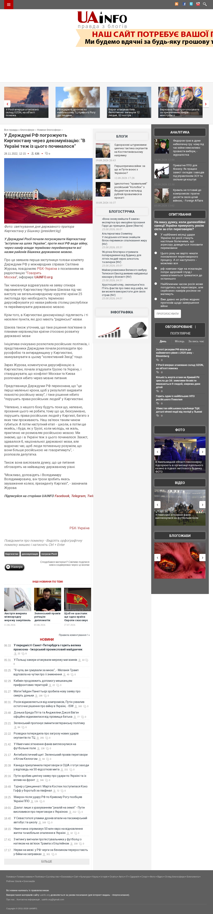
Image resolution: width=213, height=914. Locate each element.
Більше (46, 861)
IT (127, 876)
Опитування (180, 214)
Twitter (92, 496)
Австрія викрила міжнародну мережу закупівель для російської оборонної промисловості (17, 622)
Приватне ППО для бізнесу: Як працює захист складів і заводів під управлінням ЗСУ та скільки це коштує (188, 172)
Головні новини (25, 876)
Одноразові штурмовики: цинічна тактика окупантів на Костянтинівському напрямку (131, 150)
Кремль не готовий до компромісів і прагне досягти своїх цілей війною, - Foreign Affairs (188, 195)
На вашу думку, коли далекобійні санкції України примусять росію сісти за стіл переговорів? (179, 225)
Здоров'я (134, 876)
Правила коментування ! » (74, 635)
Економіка (66, 876)
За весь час (196, 341)
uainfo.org (45, 895)
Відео (180, 483)
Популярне (180, 333)
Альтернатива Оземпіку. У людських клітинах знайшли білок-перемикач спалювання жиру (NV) (124, 239)
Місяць (180, 341)
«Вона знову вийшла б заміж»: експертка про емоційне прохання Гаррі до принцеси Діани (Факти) (123, 222)
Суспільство (52, 876)
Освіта (113, 876)
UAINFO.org (43, 277)
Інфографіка (122, 312)
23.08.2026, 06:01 (112, 229)
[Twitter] (190, 4)
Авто (121, 876)
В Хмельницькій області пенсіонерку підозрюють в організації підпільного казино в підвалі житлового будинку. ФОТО (179, 466)
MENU (8, 4)
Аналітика (179, 132)
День (163, 341)
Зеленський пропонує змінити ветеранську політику (49, 723)
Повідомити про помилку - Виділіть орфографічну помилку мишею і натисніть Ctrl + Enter (43, 543)
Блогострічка (122, 212)
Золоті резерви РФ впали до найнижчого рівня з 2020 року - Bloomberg (175, 353)
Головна (10, 876)
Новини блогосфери (49, 129)
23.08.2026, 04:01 (112, 298)
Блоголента (193, 876)
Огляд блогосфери (175, 876)
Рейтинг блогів (13, 881)
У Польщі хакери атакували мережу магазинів (45, 659)
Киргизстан (11, 554)
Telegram (78, 496)
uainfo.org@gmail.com (53, 899)
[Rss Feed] (176, 4)
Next (207, 104)
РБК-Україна (47, 269)
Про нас (10, 899)
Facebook (61, 496)
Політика (39, 876)
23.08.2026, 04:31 (112, 280)
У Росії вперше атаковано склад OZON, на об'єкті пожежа (22, 112)
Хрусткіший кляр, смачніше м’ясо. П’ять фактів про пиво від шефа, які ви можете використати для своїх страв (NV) (125, 290)
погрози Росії (49, 554)
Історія (104, 876)
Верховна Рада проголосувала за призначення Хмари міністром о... (179, 112)
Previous (6, 104)
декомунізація (30, 554)
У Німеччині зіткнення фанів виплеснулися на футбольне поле (176, 516)
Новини (47, 640)
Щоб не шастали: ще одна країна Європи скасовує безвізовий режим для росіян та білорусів (77, 622)
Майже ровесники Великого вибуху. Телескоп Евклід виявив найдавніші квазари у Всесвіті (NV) (125, 273)
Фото (180, 430)
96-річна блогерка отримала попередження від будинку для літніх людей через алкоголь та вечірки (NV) (121, 257)
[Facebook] (183, 4)
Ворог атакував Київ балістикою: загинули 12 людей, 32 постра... (124, 112)
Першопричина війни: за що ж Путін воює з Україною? (129, 169)
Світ (76, 876)
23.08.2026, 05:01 (112, 265)
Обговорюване (178, 327)
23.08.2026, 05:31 (112, 247)
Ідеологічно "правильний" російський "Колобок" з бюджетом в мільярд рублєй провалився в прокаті (130, 190)
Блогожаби (180, 536)
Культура (85, 876)
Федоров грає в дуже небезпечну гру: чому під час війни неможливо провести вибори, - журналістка (188, 147)
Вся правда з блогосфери (19, 129)
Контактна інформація (28, 899)
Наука (95, 876)
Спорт (144, 876)
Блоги (122, 136)
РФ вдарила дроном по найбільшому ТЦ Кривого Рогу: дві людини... (76, 112)
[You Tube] (197, 4)
